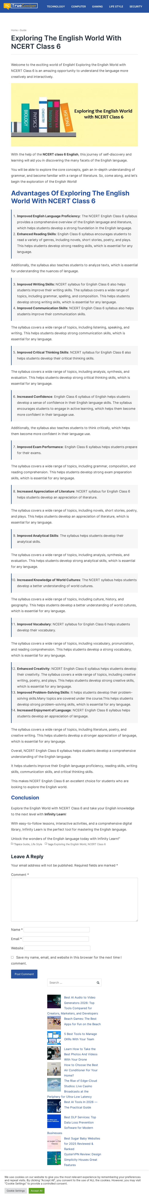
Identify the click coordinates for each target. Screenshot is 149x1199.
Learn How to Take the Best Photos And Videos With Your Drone (80, 1054)
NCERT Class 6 (97, 844)
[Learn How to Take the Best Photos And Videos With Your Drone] (54, 1053)
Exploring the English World (70, 844)
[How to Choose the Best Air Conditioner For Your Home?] (54, 1069)
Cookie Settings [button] (16, 1190)
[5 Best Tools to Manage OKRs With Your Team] (54, 1038)
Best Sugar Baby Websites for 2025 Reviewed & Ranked (82, 1144)
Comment (20, 875)
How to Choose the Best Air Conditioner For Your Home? (81, 1070)
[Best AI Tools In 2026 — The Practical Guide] (54, 1106)
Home (14, 30)
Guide (23, 30)
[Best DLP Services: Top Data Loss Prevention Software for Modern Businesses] (54, 1121)
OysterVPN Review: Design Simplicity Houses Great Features (82, 1159)
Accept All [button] (36, 1190)
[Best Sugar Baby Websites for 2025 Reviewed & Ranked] (54, 1143)
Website (17, 948)
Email (16, 939)
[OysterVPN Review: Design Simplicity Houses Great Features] (54, 1158)
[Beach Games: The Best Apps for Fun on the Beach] (54, 1023)
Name (17, 930)
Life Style (36, 844)
